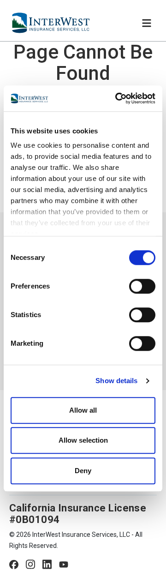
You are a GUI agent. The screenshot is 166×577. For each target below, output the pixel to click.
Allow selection (83, 440)
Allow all (83, 410)
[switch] (142, 286)
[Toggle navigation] (146, 23)
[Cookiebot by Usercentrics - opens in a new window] (117, 98)
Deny (83, 471)
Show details (116, 381)
